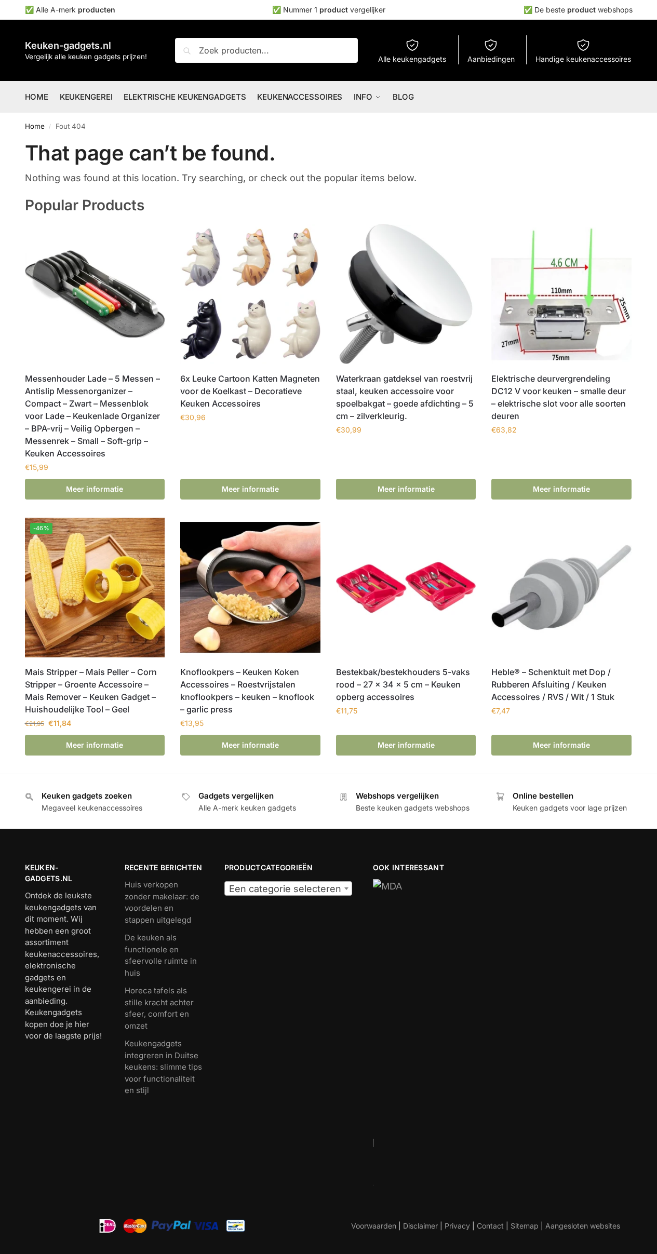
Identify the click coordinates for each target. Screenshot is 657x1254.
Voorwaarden (373, 1225)
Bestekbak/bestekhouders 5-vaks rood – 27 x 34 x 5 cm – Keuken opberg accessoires (403, 684)
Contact (490, 1225)
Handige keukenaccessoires (583, 59)
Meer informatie (94, 488)
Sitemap (525, 1225)
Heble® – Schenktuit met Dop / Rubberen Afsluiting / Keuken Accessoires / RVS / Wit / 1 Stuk (552, 684)
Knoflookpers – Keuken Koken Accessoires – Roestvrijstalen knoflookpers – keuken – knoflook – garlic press (247, 690)
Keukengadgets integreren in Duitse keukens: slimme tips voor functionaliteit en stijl (163, 1067)
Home (35, 126)
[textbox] (288, 889)
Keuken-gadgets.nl (68, 45)
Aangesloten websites (582, 1225)
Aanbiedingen (491, 59)
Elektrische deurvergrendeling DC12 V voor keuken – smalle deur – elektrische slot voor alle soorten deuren (558, 397)
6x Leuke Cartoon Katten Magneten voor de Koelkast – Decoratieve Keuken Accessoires (250, 391)
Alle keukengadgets (412, 59)
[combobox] (288, 888)
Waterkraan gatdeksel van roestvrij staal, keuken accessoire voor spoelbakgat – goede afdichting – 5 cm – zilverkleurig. (405, 397)
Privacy (457, 1225)
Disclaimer (420, 1225)
